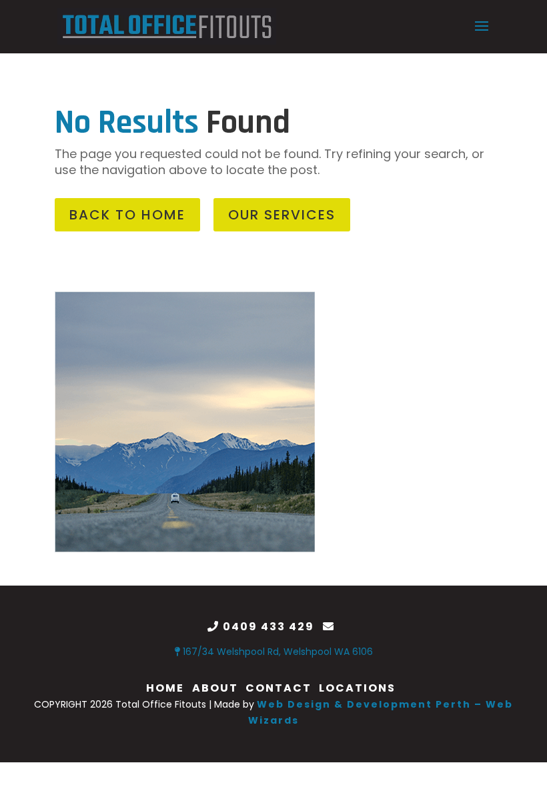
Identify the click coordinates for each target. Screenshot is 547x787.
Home (165, 688)
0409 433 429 (268, 626)
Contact (278, 688)
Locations (357, 688)
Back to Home (127, 214)
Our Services (282, 214)
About (215, 688)
